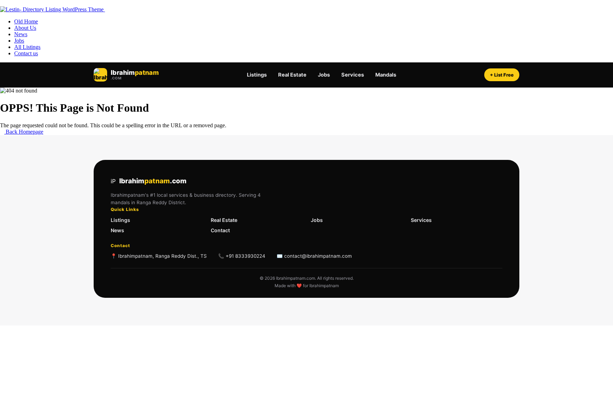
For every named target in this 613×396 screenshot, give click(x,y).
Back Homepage (23, 132)
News (117, 230)
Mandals (385, 75)
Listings (257, 75)
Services (352, 75)
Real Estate (292, 75)
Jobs (324, 75)
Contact (220, 230)
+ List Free (502, 75)
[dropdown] (2, 3)
